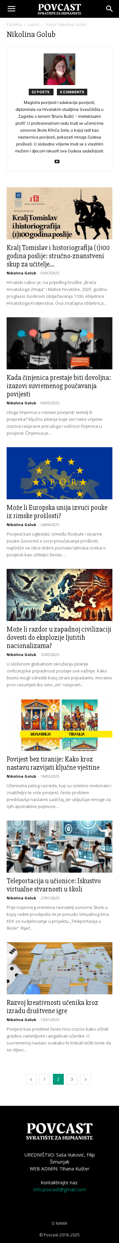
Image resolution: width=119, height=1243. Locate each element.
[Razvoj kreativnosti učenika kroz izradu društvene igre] (59, 968)
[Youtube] (59, 162)
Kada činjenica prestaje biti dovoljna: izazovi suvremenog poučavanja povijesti (59, 386)
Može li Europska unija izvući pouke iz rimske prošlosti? (57, 512)
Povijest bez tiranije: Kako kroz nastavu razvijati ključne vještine (53, 763)
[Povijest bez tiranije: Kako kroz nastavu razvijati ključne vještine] (59, 725)
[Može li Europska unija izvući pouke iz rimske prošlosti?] (59, 473)
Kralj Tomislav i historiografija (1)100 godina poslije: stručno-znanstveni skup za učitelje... (58, 256)
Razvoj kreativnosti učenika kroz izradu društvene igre (52, 1007)
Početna (14, 24)
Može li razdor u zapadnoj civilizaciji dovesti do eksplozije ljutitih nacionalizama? (59, 637)
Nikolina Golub (21, 272)
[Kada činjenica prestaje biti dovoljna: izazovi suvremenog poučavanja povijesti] (59, 343)
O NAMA (59, 1223)
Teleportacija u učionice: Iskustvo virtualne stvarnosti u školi (54, 885)
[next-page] (85, 1079)
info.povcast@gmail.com (59, 1189)
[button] (11, 9)
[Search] (109, 9)
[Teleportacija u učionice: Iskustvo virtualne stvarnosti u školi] (59, 847)
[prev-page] (31, 1079)
